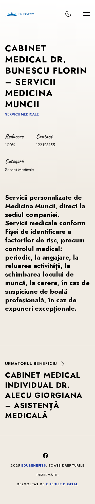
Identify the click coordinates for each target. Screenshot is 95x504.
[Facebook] (45, 456)
